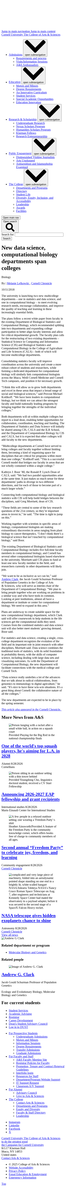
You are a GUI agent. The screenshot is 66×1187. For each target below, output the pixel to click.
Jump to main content (43, 31)
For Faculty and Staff (21, 1056)
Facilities (21, 211)
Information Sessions (28, 1043)
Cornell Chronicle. (31, 709)
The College (16, 184)
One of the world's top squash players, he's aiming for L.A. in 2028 (30, 751)
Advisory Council (26, 1092)
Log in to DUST (18, 1027)
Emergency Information (22, 1177)
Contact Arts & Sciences (30, 1102)
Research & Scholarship (23, 119)
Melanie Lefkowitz (18, 283)
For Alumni (15, 1089)
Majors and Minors (27, 85)
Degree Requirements (28, 89)
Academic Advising (20, 1013)
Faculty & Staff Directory (31, 1112)
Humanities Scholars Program (33, 129)
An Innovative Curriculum (31, 92)
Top (3, 1183)
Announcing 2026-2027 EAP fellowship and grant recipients (30, 797)
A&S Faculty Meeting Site (31, 1059)
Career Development (21, 1020)
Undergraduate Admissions (31, 1036)
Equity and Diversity (28, 1109)
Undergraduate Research (30, 123)
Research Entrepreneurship (31, 136)
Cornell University (12, 34)
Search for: (8, 234)
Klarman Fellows (26, 133)
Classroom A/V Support (30, 1086)
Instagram (14, 1122)
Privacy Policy (17, 1170)
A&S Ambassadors (27, 64)
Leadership (22, 204)
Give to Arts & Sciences (30, 1096)
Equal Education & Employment (28, 1174)
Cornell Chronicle (41, 283)
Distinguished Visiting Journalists (35, 157)
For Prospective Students (23, 1033)
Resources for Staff (27, 1076)
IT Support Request (27, 1082)
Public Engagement (20, 153)
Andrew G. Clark (17, 974)
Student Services (25, 95)
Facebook (14, 1128)
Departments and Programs (31, 187)
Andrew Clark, (10, 579)
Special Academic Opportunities (34, 99)
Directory (21, 191)
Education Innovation (28, 102)
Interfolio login (24, 1072)
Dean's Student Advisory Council (28, 1023)
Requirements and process (31, 58)
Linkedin (14, 1125)
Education (15, 82)
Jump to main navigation (16, 31)
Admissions (15, 54)
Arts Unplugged (25, 160)
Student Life (23, 194)
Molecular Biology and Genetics (27, 952)
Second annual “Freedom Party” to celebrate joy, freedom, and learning (32, 852)
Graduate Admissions (28, 1053)
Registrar (14, 1017)
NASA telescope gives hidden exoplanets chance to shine (28, 918)
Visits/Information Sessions (31, 61)
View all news (9, 934)
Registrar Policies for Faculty (33, 1063)
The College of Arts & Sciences (42, 34)
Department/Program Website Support (38, 1079)
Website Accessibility (21, 1167)
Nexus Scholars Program (30, 126)
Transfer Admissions (28, 1049)
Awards (20, 207)
